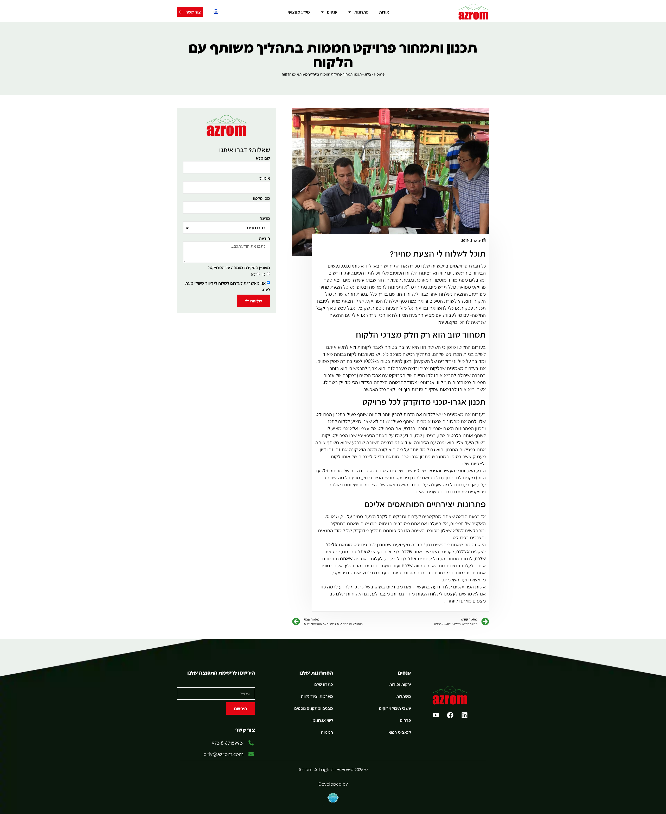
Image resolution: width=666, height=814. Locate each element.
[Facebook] (450, 715)
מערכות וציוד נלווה (317, 696)
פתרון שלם (323, 684)
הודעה (264, 238)
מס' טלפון (261, 198)
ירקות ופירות (400, 684)
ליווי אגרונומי (322, 720)
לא (253, 274)
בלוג (367, 74)
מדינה (265, 218)
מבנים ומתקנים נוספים (313, 708)
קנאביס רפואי (399, 732)
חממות (327, 732)
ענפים (332, 11)
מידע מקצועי (299, 11)
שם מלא (263, 158)
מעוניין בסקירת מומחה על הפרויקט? (239, 267)
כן (264, 274)
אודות (384, 11)
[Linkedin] (464, 715)
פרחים (405, 720)
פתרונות (361, 11)
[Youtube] (435, 715)
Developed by (333, 783)
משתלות (403, 696)
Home (379, 74)
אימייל (264, 178)
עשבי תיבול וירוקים (395, 708)
